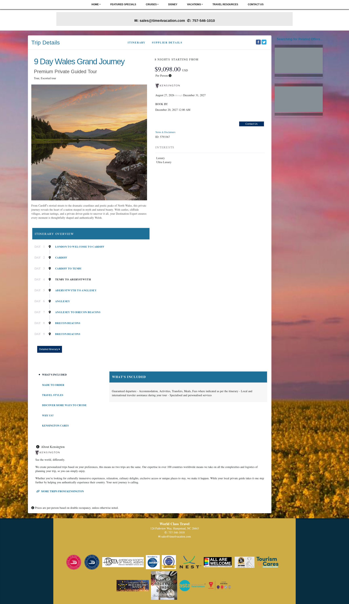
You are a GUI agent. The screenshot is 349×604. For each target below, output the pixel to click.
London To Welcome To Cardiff (79, 246)
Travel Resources (225, 4)
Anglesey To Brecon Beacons (77, 312)
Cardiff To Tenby (68, 268)
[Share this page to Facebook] (258, 42)
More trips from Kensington (62, 491)
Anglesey (62, 301)
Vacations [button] (194, 4)
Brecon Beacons (67, 323)
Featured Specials (123, 4)
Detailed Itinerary (49, 349)
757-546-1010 (176, 532)
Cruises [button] (151, 4)
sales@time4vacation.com (176, 536)
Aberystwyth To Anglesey (76, 290)
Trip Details (45, 42)
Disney (172, 4)
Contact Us (256, 4)
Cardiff (61, 257)
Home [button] (95, 4)
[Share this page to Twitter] (264, 42)
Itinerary (136, 42)
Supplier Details (167, 42)
